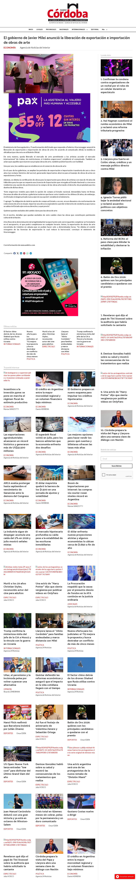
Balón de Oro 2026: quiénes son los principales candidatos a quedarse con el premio (80, 729)
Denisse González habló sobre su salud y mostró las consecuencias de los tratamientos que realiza (49, 772)
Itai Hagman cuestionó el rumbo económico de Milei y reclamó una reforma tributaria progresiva (116, 126)
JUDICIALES (72, 604)
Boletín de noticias (108, 449)
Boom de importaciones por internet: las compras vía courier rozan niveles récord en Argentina (80, 491)
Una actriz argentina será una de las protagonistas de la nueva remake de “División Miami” (79, 770)
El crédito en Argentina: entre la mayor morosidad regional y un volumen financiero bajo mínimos (49, 395)
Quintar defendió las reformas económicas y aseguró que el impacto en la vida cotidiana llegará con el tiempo (49, 681)
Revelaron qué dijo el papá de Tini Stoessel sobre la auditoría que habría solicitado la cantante (16, 863)
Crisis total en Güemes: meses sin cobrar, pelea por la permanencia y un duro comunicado (49, 816)
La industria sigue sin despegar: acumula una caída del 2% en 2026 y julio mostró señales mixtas (17, 538)
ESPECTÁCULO (48, 346)
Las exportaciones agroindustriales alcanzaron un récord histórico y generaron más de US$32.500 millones (16, 443)
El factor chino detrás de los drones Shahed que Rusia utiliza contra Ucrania (13, 336)
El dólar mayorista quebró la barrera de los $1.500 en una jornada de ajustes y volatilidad (47, 489)
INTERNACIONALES (78, 29)
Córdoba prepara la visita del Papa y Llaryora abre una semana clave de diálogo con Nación (47, 863)
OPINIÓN (8, 689)
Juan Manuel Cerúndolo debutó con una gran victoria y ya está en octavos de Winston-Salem (17, 818)
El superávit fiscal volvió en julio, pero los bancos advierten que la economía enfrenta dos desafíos (49, 441)
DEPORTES (8, 733)
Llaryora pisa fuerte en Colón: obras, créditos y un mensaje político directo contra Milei (116, 164)
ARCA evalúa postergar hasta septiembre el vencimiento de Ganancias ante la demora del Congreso (17, 489)
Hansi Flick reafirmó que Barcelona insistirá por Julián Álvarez (17, 725)
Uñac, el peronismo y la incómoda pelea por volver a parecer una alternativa (17, 680)
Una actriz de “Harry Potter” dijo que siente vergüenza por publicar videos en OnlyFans (49, 588)
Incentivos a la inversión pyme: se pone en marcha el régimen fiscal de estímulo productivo (15, 395)
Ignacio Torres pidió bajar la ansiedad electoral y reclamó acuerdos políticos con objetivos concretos (116, 204)
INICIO (31, 29)
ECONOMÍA (10, 47)
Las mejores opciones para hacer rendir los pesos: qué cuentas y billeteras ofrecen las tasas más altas (80, 441)
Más (103, 29)
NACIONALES (64, 29)
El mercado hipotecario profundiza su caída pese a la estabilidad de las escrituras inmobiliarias (49, 538)
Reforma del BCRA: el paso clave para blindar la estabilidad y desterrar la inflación (115, 244)
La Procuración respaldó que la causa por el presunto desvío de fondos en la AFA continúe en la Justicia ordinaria (80, 591)
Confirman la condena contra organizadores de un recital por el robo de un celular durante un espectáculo (115, 86)
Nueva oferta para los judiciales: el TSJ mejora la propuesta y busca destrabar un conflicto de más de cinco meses (32, 344)
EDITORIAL (95, 29)
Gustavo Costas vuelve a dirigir (80, 813)
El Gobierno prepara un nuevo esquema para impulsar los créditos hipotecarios (81, 394)
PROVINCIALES (51, 29)
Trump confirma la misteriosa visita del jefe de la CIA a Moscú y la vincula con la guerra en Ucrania (86, 338)
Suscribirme (117, 466)
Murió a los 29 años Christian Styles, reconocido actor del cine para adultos (48, 338)
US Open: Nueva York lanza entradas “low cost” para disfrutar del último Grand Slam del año (17, 770)
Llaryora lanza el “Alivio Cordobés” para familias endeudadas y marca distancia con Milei (66, 341)
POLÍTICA (31, 359)
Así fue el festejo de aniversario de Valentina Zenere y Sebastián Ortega (47, 727)
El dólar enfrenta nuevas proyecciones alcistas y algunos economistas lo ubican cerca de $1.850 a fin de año (81, 540)
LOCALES (39, 29)
